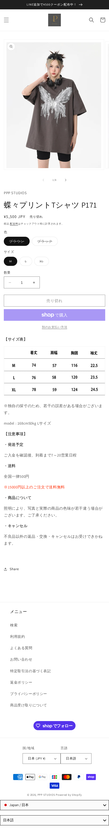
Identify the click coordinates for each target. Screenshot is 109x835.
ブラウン (18, 242)
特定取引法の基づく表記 (30, 671)
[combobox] (54, 805)
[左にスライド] (43, 180)
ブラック (46, 242)
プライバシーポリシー (28, 693)
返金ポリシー (21, 682)
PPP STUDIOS (46, 795)
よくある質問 (21, 648)
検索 (13, 625)
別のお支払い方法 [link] (54, 327)
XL (43, 262)
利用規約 (17, 636)
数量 (7, 272)
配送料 (14, 223)
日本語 (71, 758)
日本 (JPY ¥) (36, 758)
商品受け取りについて (28, 705)
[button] (6, 20)
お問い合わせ (21, 659)
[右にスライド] (65, 180)
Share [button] (14, 569)
